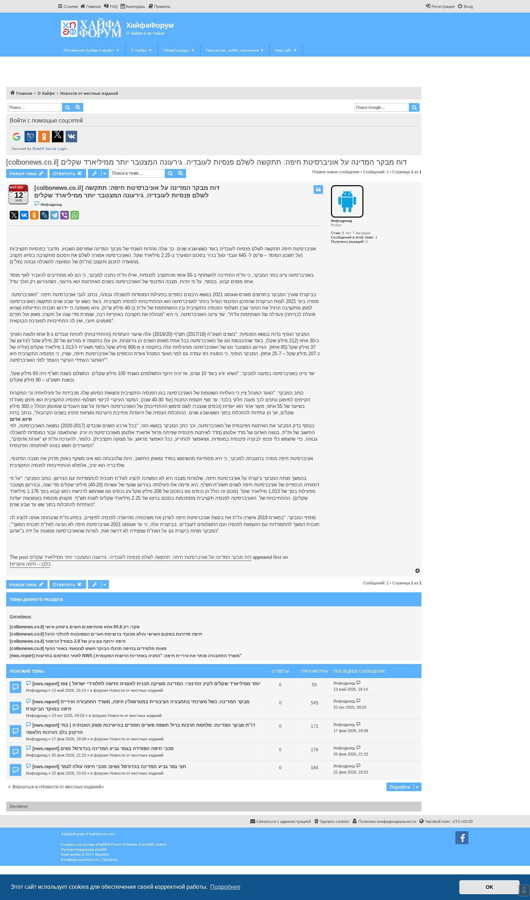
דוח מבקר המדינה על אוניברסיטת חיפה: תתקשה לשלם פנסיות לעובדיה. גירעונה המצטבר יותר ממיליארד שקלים (140, 557)
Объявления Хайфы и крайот (91, 50)
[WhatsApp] (74, 215)
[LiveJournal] (44, 215)
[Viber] (64, 215)
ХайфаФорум (150, 25)
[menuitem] (90, 6)
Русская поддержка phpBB (84, 849)
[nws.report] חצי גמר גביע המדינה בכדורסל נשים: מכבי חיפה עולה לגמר (109, 766)
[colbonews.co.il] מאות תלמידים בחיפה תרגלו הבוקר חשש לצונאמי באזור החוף (88, 648)
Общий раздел (179, 50)
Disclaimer (19, 806)
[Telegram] (54, 215)
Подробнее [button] (225, 887)
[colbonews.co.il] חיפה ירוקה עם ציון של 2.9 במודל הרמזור (67, 641)
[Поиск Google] (414, 107)
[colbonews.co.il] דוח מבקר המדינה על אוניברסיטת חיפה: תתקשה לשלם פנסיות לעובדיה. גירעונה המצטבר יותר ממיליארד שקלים (206, 162)
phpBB (101, 844)
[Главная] (91, 27)
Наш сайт (286, 50)
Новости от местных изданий (136, 690)
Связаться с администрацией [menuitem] (283, 821)
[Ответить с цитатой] (318, 189)
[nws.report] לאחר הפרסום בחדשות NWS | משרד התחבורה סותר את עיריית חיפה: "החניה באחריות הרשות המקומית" (126, 655)
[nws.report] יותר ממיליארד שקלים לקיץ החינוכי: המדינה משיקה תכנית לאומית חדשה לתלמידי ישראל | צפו (146, 683)
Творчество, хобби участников (235, 50)
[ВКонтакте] (24, 215)
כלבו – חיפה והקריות (30, 564)
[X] (14, 215)
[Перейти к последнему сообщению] (358, 683)
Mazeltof (102, 854)
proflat (75, 854)
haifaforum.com (102, 834)
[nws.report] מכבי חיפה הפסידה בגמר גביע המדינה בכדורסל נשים (102, 748)
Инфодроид (341, 221)
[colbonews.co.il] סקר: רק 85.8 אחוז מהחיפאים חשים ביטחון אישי (75, 626)
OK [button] (489, 887)
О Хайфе (141, 50)
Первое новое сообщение (335, 172)
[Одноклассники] (34, 215)
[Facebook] (461, 837)
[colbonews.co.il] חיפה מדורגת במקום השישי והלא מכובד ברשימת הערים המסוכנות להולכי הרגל (106, 634)
